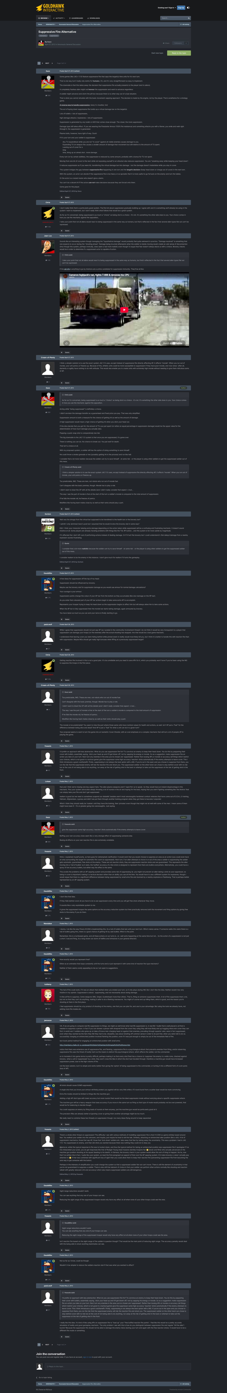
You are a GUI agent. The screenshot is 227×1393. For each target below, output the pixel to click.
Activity (59, 18)
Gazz (49, 42)
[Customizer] (188, 8)
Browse (44, 18)
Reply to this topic (179, 53)
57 (49, 649)
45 (49, 770)
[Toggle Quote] (63, 255)
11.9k (49, 227)
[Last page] (52, 63)
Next (47, 63)
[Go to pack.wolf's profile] (47, 635)
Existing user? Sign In (166, 8)
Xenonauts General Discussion (69, 44)
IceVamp (47, 984)
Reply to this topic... (57, 1366)
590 (48, 95)
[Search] (189, 18)
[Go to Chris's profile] (47, 213)
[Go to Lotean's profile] (47, 792)
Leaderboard (77, 18)
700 (48, 1009)
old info (67, 269)
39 (49, 948)
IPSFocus (49, 1389)
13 (49, 806)
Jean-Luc (48, 236)
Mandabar (48, 923)
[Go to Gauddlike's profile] (47, 584)
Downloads (94, 18)
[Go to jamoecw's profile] (47, 1031)
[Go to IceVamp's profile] (47, 995)
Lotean (48, 781)
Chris (48, 202)
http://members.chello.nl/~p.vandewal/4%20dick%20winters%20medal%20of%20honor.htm (95, 1045)
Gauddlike (48, 573)
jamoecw (48, 1020)
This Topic (180, 18)
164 (48, 1045)
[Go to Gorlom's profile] (47, 525)
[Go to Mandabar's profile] (47, 934)
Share (166, 43)
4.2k (48, 538)
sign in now (87, 1357)
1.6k (48, 260)
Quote (67, 197)
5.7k (48, 598)
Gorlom (48, 514)
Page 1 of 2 (61, 63)
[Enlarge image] (147, 1150)
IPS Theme (39, 1389)
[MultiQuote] (61, 197)
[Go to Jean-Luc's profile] (47, 246)
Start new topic (157, 53)
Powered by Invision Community (180, 1389)
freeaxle (48, 746)
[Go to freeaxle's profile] (47, 757)
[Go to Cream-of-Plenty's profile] (47, 368)
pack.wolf (48, 624)
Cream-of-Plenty (48, 357)
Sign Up (181, 8)
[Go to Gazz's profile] (41, 43)
